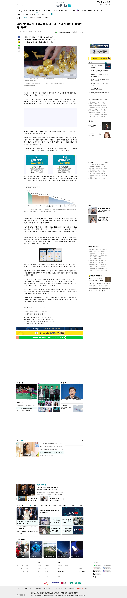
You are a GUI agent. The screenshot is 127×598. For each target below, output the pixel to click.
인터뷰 (39, 571)
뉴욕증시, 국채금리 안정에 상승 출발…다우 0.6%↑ (49, 512)
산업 (44, 10)
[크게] (82, 32)
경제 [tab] (106, 62)
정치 (30, 10)
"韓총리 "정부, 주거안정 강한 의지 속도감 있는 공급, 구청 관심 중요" (47, 488)
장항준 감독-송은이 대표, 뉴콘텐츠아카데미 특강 (27, 405)
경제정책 (32, 18)
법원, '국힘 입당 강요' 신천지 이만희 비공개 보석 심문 (26, 522)
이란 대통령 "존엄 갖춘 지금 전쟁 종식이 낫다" (54, 500)
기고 (45, 568)
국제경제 (39, 18)
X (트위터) (97, 571)
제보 (102, 10)
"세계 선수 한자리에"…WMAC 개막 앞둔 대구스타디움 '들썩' (27, 532)
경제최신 (26, 18)
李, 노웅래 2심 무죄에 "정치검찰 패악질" (33, 500)
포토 (85, 10)
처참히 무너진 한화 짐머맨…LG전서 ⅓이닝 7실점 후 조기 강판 (26, 527)
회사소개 (18, 588)
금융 (40, 10)
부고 (43, 577)
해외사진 (66, 565)
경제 (37, 10)
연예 (74, 10)
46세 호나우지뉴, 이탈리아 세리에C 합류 (26, 410)
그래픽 (59, 568)
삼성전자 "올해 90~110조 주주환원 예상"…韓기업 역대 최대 (55, 521)
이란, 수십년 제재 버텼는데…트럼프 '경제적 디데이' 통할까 (32, 14)
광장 (81, 10)
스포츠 (70, 10)
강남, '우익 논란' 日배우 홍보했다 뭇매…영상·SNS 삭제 (51, 443)
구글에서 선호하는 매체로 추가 (64, 32)
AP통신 (80, 565)
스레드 (98, 574)
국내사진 (60, 565)
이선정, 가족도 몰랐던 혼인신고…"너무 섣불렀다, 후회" (51, 446)
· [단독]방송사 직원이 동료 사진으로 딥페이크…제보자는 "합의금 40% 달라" (99, 288)
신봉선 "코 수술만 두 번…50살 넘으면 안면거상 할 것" (51, 449)
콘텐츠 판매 (38, 588)
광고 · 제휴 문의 (25, 588)
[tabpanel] (72, 393)
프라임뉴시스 (101, 5)
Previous (17, 499)
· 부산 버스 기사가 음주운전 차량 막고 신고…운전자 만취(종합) (99, 283)
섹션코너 (39, 574)
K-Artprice (95, 5)
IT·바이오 (49, 10)
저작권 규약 (44, 588)
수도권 (58, 10)
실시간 (25, 10)
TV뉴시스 (90, 10)
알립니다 (86, 588)
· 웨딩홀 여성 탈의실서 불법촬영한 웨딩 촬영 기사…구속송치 (99, 286)
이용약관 (60, 588)
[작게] (80, 32)
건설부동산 (46, 18)
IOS (79, 576)
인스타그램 (107, 571)
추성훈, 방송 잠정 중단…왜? (46, 455)
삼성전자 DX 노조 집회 (22, 402)
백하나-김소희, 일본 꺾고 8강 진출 (24, 408)
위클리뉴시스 (108, 5)
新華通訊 (80, 568)
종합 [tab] (110, 62)
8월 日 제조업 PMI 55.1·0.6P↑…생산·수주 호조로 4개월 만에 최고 (66, 521)
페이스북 (107, 568)
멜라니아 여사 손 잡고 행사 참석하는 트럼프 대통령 (27, 400)
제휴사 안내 (32, 588)
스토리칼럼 (47, 565)
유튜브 (98, 568)
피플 (89, 205)
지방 (62, 10)
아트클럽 (39, 568)
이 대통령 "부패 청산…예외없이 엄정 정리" (71, 400)
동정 (48, 577)
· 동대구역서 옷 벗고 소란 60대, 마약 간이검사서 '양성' (99, 291)
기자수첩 (90, 121)
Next (62, 499)
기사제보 (55, 588)
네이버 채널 (98, 565)
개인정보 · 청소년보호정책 (69, 588)
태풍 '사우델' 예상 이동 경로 (66, 408)
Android (80, 574)
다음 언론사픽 (107, 565)
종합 (31, 505)
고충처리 (50, 588)
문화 (66, 10)
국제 (33, 10)
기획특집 (46, 571)
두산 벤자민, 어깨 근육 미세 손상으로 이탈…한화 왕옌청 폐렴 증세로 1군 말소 (55, 530)
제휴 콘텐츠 (97, 10)
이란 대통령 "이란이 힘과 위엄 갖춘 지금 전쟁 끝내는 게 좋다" (67, 530)
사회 (54, 10)
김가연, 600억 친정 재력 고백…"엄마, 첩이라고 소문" (51, 452)
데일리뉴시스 (47, 574)
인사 (39, 577)
